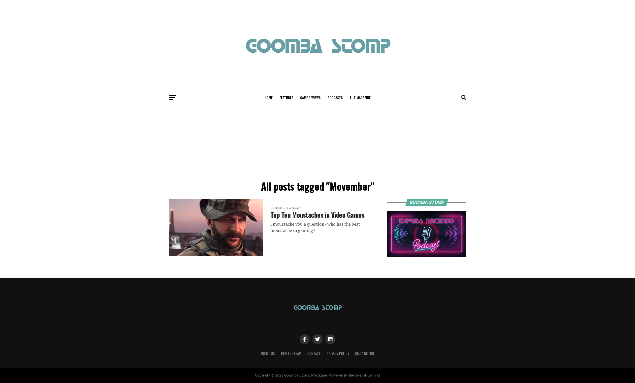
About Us (267, 353)
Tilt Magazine (360, 97)
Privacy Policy (338, 353)
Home (269, 97)
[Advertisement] (317, 141)
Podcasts (335, 97)
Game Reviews (310, 97)
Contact (314, 353)
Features (286, 97)
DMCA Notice (365, 353)
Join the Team (291, 353)
